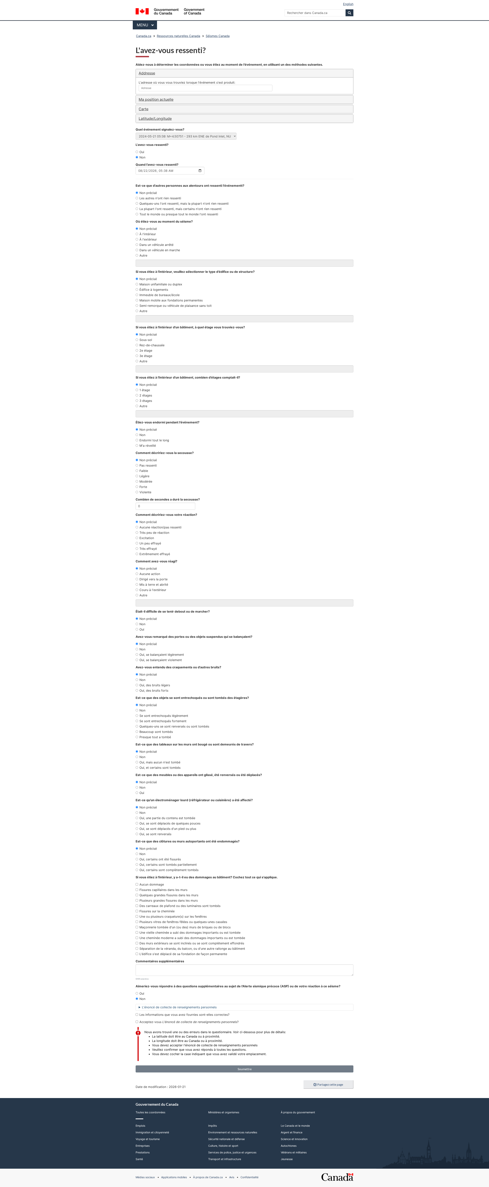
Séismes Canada (218, 36)
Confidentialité (249, 1177)
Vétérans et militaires (294, 1152)
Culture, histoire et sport (223, 1145)
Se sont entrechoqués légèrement (163, 716)
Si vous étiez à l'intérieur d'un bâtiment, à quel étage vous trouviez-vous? (190, 327)
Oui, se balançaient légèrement (161, 654)
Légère (144, 476)
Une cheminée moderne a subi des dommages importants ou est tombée (192, 938)
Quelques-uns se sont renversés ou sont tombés (174, 726)
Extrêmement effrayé (154, 554)
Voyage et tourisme (148, 1139)
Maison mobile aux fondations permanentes (171, 300)
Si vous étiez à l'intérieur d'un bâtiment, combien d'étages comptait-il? (188, 377)
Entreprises (143, 1145)
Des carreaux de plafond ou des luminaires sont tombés (179, 906)
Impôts (212, 1125)
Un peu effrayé (150, 543)
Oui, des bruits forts (153, 690)
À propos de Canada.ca (208, 1177)
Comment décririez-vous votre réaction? (166, 515)
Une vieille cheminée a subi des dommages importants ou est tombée (189, 932)
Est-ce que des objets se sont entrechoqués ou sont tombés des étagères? (192, 698)
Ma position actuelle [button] (156, 99)
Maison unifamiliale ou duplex (160, 284)
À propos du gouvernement (298, 1112)
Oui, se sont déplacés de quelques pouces (169, 823)
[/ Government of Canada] (170, 12)
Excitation (146, 538)
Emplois (140, 1125)
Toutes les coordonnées (150, 1112)
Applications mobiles (174, 1177)
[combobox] (205, 88)
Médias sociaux (145, 1177)
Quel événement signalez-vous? (160, 129)
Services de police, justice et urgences (232, 1152)
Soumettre (245, 1069)
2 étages (145, 395)
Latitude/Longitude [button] (155, 118)
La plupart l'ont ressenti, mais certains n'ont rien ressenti (180, 209)
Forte (143, 487)
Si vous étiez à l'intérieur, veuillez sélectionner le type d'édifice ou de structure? (195, 272)
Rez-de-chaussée (151, 345)
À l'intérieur (147, 234)
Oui (141, 152)
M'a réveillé (147, 445)
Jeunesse (287, 1159)
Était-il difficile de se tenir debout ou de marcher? (173, 611)
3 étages (145, 401)
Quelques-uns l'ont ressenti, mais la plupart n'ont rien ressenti (184, 203)
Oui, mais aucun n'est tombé (159, 762)
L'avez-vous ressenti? (152, 145)
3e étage (145, 356)
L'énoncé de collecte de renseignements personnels (179, 1007)
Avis (231, 1177)
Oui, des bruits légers (154, 685)
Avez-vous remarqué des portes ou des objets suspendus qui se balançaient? (194, 637)
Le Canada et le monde (295, 1125)
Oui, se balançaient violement (160, 660)
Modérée (145, 481)
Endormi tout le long (154, 440)
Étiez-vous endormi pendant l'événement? (167, 422)
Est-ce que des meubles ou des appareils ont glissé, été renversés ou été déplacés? (199, 775)
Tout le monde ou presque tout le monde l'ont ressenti (178, 214)
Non (142, 157)
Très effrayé (148, 549)
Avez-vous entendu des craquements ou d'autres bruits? (178, 667)
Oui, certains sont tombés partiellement (168, 864)
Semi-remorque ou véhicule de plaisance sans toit (175, 306)
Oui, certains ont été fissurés (160, 859)
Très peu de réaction (154, 533)
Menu (147, 25)
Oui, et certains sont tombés (160, 768)
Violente (145, 492)
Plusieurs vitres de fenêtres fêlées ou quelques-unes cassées (183, 922)
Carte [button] (143, 109)
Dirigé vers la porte (153, 579)
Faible (143, 471)
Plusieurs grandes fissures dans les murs (168, 900)
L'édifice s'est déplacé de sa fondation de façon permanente (183, 954)
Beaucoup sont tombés (156, 732)
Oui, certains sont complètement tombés (168, 870)
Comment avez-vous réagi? (156, 561)
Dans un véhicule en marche (159, 250)
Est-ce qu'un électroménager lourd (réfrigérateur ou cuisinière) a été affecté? (194, 800)
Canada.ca (143, 36)
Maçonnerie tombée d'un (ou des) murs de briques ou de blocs (185, 927)
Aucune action (149, 574)
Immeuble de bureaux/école (159, 295)
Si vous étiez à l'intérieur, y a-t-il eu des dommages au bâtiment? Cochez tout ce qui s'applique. (207, 877)
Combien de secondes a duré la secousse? (168, 499)
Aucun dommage (151, 884)
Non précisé (148, 193)
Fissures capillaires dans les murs (163, 890)
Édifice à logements (153, 290)
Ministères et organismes (223, 1112)
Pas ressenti (148, 465)
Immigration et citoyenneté (152, 1132)
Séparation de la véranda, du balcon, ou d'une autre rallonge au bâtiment (192, 948)
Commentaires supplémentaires (160, 961)
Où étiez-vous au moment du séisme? (164, 221)
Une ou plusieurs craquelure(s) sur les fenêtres (173, 916)
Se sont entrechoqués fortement (162, 721)
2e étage (145, 350)
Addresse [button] (147, 73)
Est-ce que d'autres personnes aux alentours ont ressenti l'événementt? (190, 185)
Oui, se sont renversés (155, 834)
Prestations (143, 1152)
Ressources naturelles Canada (178, 36)
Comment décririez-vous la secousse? (165, 453)
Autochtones (288, 1145)
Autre (143, 255)
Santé (139, 1159)
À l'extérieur (148, 239)
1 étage (144, 390)
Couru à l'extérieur (152, 590)
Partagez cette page (330, 1084)
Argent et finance (291, 1132)
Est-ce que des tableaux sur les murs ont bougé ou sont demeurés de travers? (195, 744)
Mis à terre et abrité (153, 584)
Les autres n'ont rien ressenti (160, 198)
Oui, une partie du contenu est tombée (167, 818)
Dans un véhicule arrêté (156, 245)
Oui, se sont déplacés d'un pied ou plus (167, 829)
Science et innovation (294, 1139)
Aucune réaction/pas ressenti (160, 527)
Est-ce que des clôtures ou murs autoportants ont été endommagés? (188, 841)
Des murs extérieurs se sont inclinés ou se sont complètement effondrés (191, 943)
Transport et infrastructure (224, 1159)
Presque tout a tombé (155, 737)
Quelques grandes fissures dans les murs (168, 895)
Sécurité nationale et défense (226, 1139)
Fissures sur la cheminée (157, 911)
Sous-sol (145, 340)
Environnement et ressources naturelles (232, 1132)
